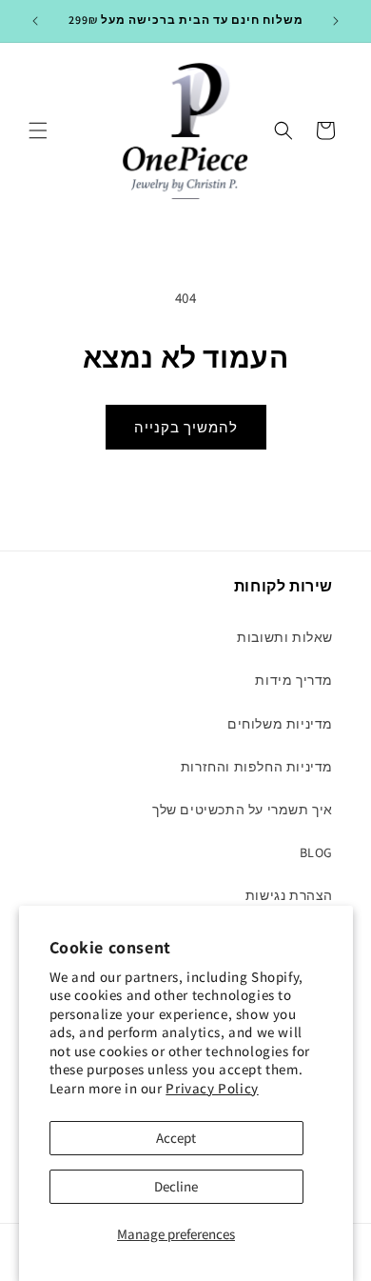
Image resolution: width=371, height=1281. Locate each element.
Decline (176, 1186)
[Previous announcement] (35, 21)
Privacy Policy (212, 1088)
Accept (176, 1138)
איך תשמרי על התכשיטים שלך (242, 809)
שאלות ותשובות (285, 637)
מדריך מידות (294, 680)
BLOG (316, 852)
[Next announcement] (336, 21)
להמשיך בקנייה (186, 427)
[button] (38, 130)
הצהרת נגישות (289, 895)
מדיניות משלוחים (280, 723)
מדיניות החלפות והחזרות (257, 766)
